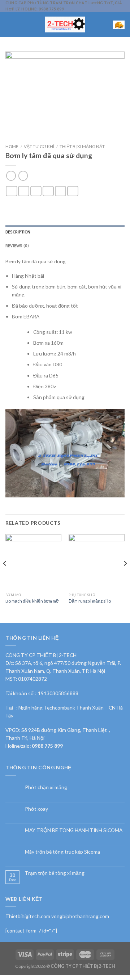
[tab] (65, 232)
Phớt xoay (36, 809)
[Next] (125, 577)
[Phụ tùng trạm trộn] (65, 24)
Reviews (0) (17, 245)
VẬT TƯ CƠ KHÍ (39, 146)
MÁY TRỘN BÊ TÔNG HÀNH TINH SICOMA (73, 830)
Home (11, 146)
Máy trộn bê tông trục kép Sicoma (62, 852)
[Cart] (119, 24)
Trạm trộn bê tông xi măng (54, 873)
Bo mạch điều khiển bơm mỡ (32, 600)
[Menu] (9, 24)
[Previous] (5, 577)
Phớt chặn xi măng (46, 787)
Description (17, 232)
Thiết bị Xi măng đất (82, 146)
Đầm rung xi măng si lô (90, 600)
